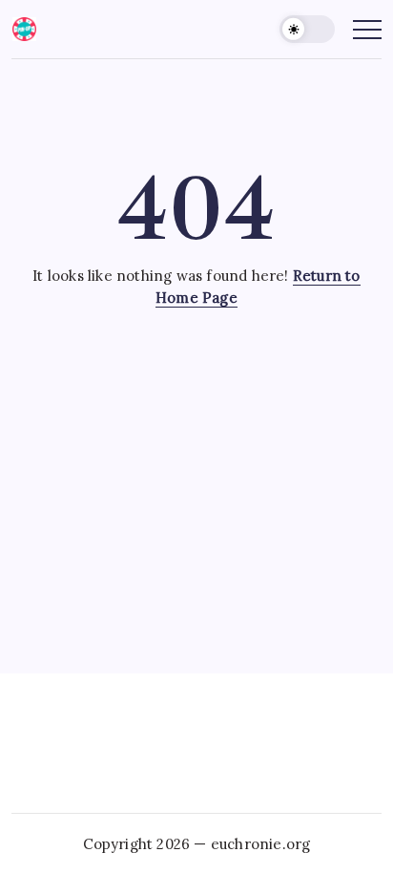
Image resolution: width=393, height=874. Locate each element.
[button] (307, 29)
